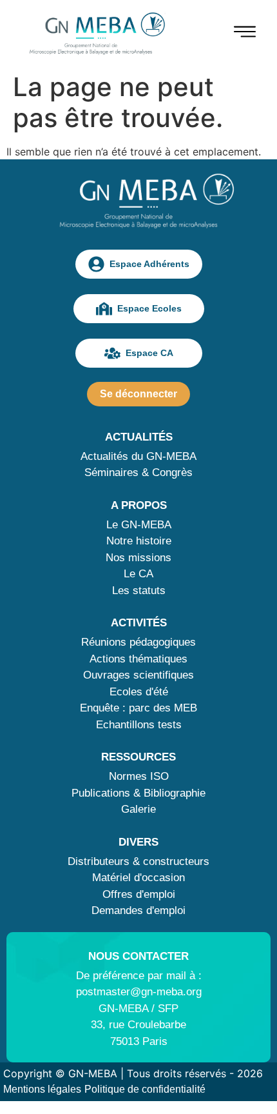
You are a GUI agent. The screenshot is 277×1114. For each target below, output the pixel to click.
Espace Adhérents (149, 264)
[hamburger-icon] (245, 33)
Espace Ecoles (149, 308)
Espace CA (149, 353)
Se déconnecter (138, 393)
